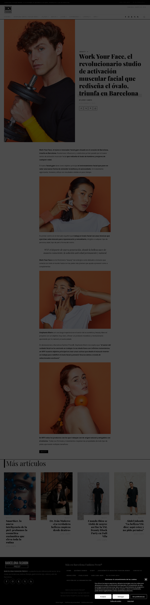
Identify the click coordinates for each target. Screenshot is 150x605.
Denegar (121, 597)
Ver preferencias (138, 597)
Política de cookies (115, 601)
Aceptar (103, 597)
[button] (146, 579)
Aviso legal (130, 601)
